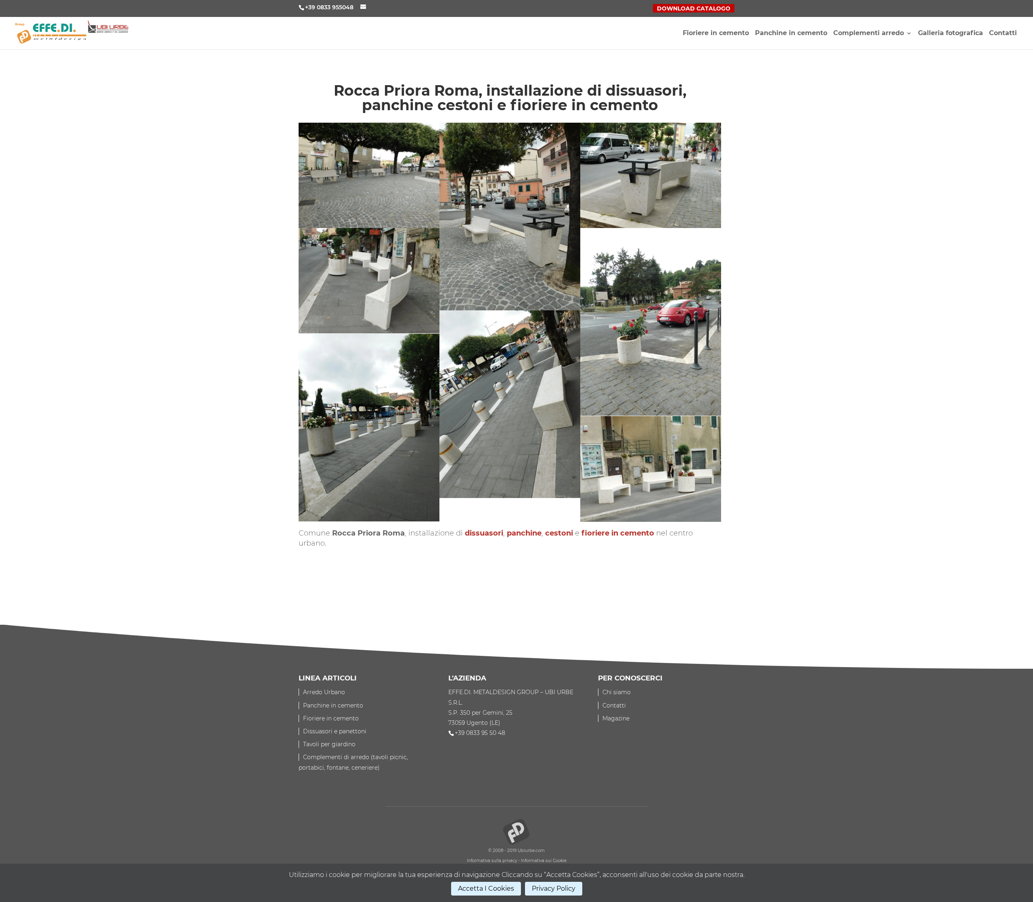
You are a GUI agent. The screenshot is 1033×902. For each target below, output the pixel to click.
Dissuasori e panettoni (334, 731)
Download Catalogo (693, 9)
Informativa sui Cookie (544, 860)
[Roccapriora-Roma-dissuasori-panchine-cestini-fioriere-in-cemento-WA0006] (650, 469)
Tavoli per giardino (329, 744)
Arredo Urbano (324, 692)
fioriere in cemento (617, 533)
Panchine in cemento (791, 33)
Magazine (615, 718)
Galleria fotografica (950, 33)
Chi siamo (616, 692)
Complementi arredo (868, 33)
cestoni (559, 533)
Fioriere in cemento (716, 33)
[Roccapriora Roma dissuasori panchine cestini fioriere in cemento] (369, 175)
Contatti (1003, 33)
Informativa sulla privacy (492, 860)
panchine (524, 533)
